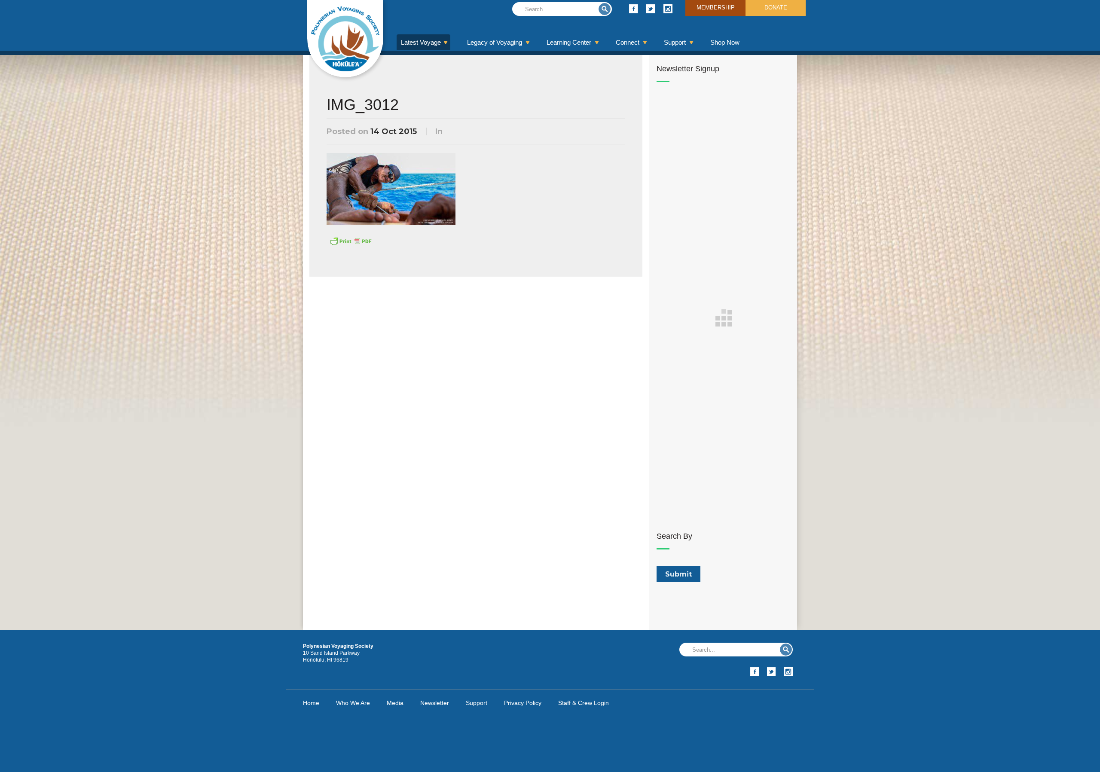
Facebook (633, 8)
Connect (627, 42)
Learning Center (569, 42)
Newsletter (434, 702)
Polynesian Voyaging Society (345, 38)
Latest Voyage (421, 42)
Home (311, 702)
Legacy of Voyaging (494, 42)
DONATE (775, 7)
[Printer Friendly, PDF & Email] (351, 240)
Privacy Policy (522, 702)
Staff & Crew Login (583, 702)
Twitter (650, 8)
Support (675, 42)
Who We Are (353, 702)
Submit (605, 9)
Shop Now (724, 42)
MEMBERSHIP (716, 7)
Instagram (667, 8)
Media (395, 702)
